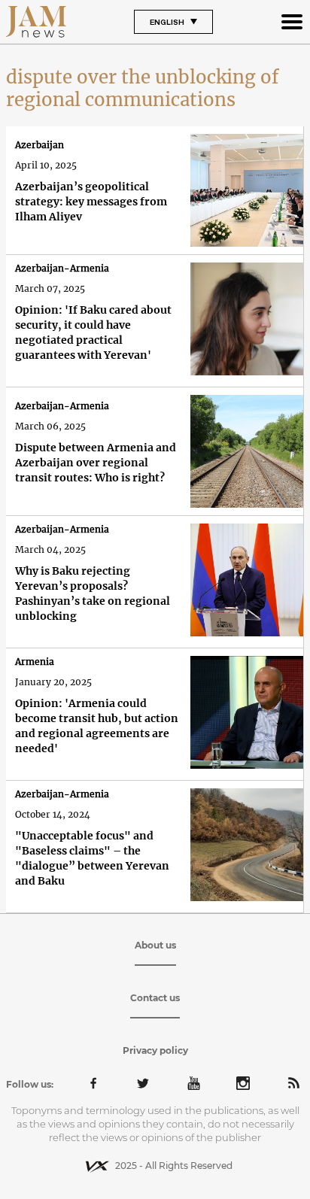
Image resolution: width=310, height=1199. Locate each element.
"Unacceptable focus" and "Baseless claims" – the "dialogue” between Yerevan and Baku (92, 858)
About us (155, 945)
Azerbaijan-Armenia (62, 268)
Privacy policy (155, 1050)
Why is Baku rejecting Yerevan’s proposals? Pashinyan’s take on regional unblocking (92, 593)
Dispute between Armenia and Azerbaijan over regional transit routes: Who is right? (95, 462)
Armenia (34, 661)
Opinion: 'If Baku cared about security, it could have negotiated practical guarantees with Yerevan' (93, 332)
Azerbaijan (39, 144)
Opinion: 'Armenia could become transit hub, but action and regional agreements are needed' (96, 726)
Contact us (155, 997)
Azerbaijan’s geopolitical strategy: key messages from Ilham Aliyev (91, 201)
